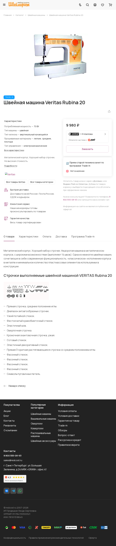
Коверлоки (37, 428)
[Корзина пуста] (110, 4)
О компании (10, 430)
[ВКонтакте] (7, 491)
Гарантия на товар (68, 420)
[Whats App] (20, 491)
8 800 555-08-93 (12, 455)
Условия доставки (68, 415)
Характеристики (28, 236)
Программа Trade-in (83, 236)
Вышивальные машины (43, 418)
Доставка (61, 236)
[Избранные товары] (102, 4)
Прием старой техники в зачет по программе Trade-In (86, 164)
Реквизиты (10, 425)
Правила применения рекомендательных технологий (56, 537)
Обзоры (62, 430)
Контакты (9, 420)
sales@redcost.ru (13, 460)
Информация (66, 404)
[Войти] (95, 4)
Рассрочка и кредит (69, 440)
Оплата (47, 236)
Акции (7, 411)
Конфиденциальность (15, 537)
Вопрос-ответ (66, 435)
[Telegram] (13, 491)
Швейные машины (41, 414)
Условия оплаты (67, 411)
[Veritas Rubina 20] (58, 56)
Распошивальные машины (41, 434)
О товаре (9, 236)
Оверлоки (36, 423)
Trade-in (63, 425)
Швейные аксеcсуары (43, 441)
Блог (6, 415)
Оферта (93, 537)
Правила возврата (68, 444)
